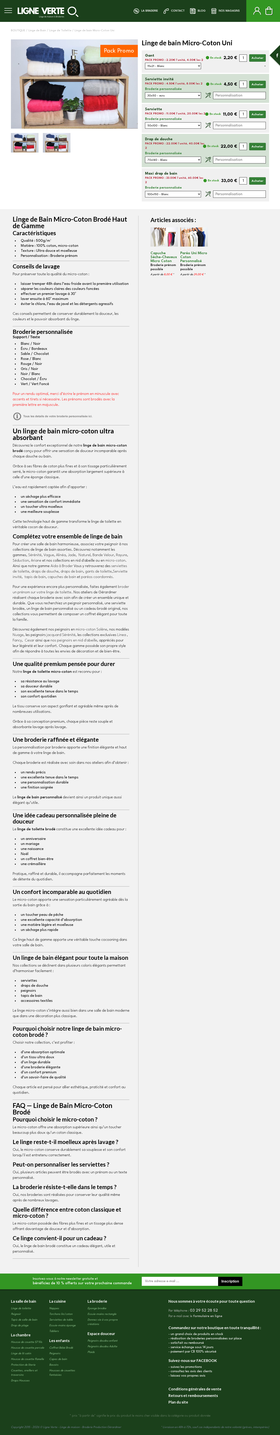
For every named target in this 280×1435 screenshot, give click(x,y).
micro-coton (115, 560)
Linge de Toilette (60, 30)
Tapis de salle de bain (24, 1319)
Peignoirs (54, 1353)
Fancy (17, 640)
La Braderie (149, 10)
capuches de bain (62, 577)
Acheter (257, 58)
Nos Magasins (229, 10)
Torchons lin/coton (60, 1314)
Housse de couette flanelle (27, 1359)
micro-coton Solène (91, 629)
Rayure (121, 555)
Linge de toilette (21, 1308)
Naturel (85, 555)
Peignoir (16, 1314)
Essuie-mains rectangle (102, 1314)
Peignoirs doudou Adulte (102, 1346)
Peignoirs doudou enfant (102, 1340)
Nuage (18, 635)
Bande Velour (103, 555)
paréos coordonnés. (97, 577)
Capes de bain (58, 1359)
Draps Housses (20, 1380)
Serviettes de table (61, 1319)
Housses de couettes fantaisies (62, 1372)
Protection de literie (23, 1364)
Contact (178, 10)
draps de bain (71, 571)
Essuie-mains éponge (62, 1325)
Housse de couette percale (27, 1347)
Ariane (36, 560)
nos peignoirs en (74, 640)
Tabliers (54, 1331)
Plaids (91, 1352)
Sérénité (35, 555)
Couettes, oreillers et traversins (24, 1372)
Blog (202, 10)
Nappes (54, 1308)
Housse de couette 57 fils (26, 1342)
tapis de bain (35, 577)
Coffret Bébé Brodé (61, 1347)
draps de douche (45, 571)
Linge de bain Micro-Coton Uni (94, 30)
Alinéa (61, 555)
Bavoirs (53, 1364)
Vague (49, 555)
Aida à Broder (62, 566)
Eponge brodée (97, 1308)
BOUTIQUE (18, 30)
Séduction (21, 560)
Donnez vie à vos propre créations (103, 1322)
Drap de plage (19, 1325)
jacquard (61, 635)
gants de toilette (98, 571)
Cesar (29, 640)
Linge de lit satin (21, 1353)
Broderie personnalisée (163, 89)
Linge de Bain (37, 30)
